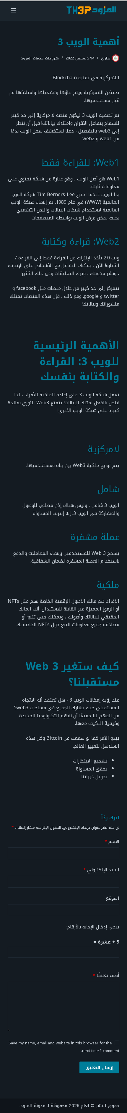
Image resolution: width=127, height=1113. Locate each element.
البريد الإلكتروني (101, 870)
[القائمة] (13, 10)
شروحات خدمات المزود (40, 58)
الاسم (112, 841)
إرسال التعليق (99, 1067)
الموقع (112, 898)
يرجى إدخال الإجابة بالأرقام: (92, 927)
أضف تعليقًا (106, 975)
